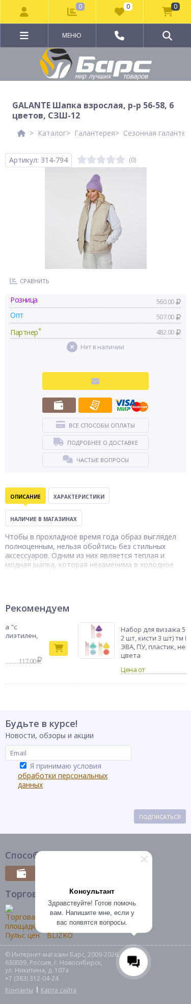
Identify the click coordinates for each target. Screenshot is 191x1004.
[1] (82, 160)
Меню (71, 35)
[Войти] (24, 11)
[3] (101, 160)
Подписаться (160, 816)
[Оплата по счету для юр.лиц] (95, 405)
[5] (120, 160)
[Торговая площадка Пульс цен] (22, 922)
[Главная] (21, 133)
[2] (91, 160)
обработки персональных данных (62, 780)
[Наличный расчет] (59, 405)
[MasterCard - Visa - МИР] (131, 405)
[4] (111, 160)
